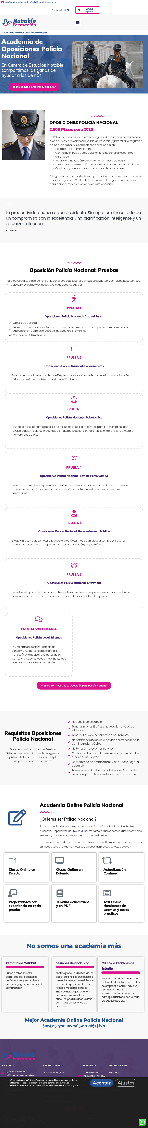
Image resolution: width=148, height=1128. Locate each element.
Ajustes (126, 1083)
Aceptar (102, 1083)
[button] (78, 22)
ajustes (75, 1085)
